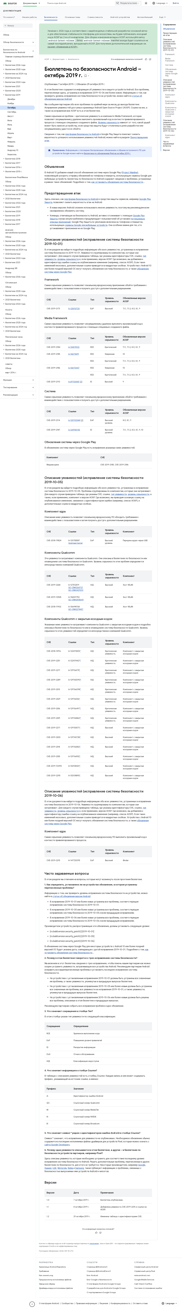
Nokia (70, 1168)
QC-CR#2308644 (76, 600)
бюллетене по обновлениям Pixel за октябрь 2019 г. (107, 153)
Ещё (161, 17)
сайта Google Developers (57, 1144)
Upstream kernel (75, 543)
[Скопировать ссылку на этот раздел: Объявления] (67, 167)
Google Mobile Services (144, 1279)
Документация (30, 3)
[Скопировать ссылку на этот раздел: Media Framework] (69, 318)
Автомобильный (144, 17)
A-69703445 (73, 382)
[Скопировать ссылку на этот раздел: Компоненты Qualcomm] (77, 553)
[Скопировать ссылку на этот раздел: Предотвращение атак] (83, 193)
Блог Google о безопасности (99, 1279)
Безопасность (50, 17)
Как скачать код (46, 1275)
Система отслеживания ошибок (148, 1288)
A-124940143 (74, 430)
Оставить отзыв (140, 1303)
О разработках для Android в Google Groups (106, 1288)
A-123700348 (74, 420)
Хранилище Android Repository (52, 1267)
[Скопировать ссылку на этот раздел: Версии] (59, 1182)
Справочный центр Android (146, 1267)
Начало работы (29, 17)
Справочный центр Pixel (144, 1271)
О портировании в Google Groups (101, 1292)
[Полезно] (146, 59)
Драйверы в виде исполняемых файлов (56, 1288)
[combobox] (128, 3)
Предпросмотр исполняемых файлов (55, 1279)
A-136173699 (73, 354)
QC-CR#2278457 (75, 609)
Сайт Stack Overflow (143, 1284)
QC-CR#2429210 (75, 590)
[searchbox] (18, 26)
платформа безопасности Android (82, 134)
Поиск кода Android (56, 3)
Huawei (48, 1168)
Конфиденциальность (120, 1303)
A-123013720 (74, 308)
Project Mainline (129, 172)
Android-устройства (120, 17)
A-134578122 (73, 347)
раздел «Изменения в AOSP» (63, 47)
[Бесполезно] (150, 59)
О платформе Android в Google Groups (104, 1284)
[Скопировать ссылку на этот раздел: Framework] (61, 279)
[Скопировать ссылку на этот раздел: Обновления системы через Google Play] (98, 442)
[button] (16, 42)
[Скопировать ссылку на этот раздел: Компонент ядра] (68, 511)
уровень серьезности (68, 259)
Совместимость (95, 17)
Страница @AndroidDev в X (99, 1271)
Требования (44, 1271)
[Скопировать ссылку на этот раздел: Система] (58, 391)
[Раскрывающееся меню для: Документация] (40, 3)
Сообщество (67, 1303)
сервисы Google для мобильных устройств (86, 225)
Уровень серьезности (108, 122)
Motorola (62, 1168)
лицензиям (94, 1243)
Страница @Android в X (97, 1267)
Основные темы (72, 17)
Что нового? (9, 17)
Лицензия (104, 1303)
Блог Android (92, 1275)
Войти (176, 3)
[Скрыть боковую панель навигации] (32, 1304)
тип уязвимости (119, 494)
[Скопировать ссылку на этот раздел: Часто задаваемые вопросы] (91, 873)
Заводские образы (47, 1284)
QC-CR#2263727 (75, 587)
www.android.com (142, 1275)
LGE (54, 1168)
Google (141, 1165)
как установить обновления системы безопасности (117, 182)
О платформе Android (49, 1303)
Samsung (79, 1168)
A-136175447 (73, 368)
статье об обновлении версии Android (71, 896)
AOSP (47, 59)
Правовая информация (86, 1303)
